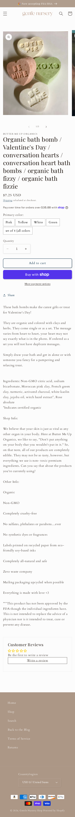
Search (12, 721)
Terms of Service (19, 739)
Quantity (8, 241)
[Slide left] (29, 127)
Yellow (23, 222)
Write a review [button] (37, 660)
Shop (11, 712)
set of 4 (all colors (18, 231)
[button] (5, 13)
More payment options (38, 284)
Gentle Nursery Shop (31, 810)
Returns (13, 747)
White (38, 222)
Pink (9, 222)
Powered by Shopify (54, 810)
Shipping (7, 200)
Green (53, 222)
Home (12, 703)
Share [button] (11, 295)
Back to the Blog (19, 730)
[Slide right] (46, 127)
